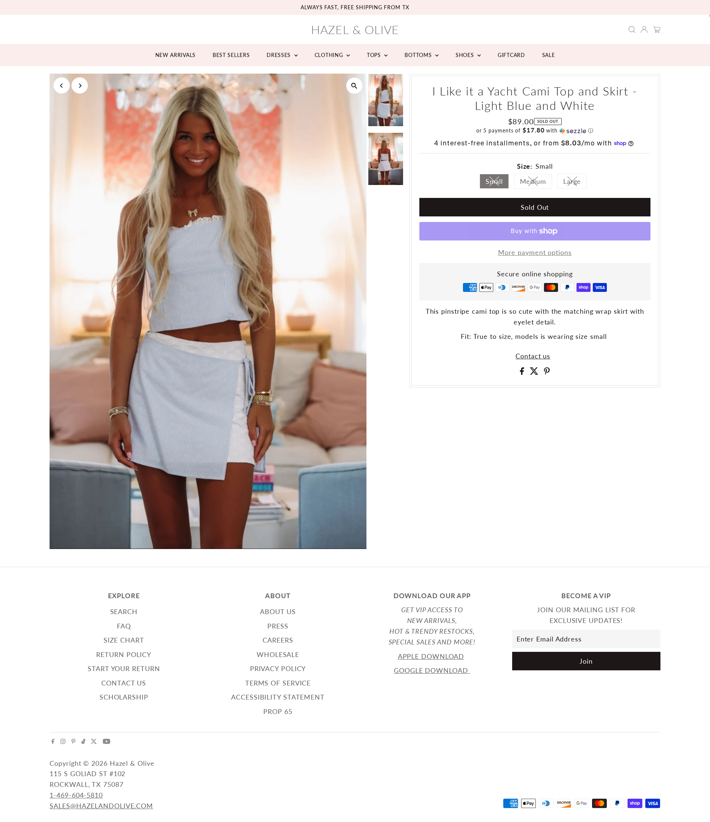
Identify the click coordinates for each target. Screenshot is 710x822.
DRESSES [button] (280, 55)
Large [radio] (575, 183)
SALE (548, 55)
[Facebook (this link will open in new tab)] (53, 741)
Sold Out (535, 207)
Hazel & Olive (355, 29)
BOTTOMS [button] (419, 55)
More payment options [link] (535, 252)
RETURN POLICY (123, 654)
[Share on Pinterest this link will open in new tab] (547, 372)
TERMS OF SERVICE (278, 683)
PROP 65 (277, 711)
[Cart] (656, 29)
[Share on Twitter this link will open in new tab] (535, 372)
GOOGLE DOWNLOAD (432, 670)
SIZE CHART (124, 640)
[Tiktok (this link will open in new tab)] (83, 741)
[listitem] (385, 101)
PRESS (277, 626)
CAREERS (278, 640)
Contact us (532, 356)
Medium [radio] (536, 183)
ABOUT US (277, 611)
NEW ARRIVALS (175, 55)
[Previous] (61, 85)
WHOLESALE (278, 654)
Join (586, 661)
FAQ (124, 626)
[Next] (79, 85)
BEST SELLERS (231, 55)
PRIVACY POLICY (278, 668)
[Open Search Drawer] (632, 29)
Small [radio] (497, 183)
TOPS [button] (375, 55)
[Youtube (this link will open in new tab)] (106, 741)
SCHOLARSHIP (123, 697)
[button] (534, 130)
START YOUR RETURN (124, 668)
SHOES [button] (466, 55)
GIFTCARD (511, 55)
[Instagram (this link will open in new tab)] (62, 741)
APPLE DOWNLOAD (431, 656)
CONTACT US (123, 683)
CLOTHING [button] (330, 55)
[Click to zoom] (354, 85)
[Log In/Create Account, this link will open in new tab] (644, 29)
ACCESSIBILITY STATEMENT (278, 697)
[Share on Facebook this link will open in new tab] (523, 372)
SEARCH (124, 611)
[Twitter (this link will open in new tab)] (94, 741)
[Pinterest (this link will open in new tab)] (73, 741)
